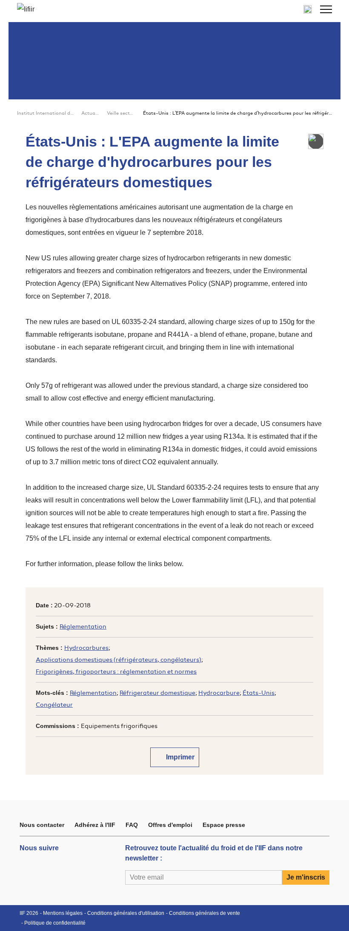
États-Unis (259, 693)
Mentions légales (63, 913)
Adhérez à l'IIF (94, 824)
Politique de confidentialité (55, 923)
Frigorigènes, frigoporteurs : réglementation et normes (116, 671)
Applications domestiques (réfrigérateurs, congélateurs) (118, 659)
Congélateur (54, 704)
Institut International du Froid (45, 113)
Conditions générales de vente (204, 913)
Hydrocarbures (86, 648)
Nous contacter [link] (42, 824)
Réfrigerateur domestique (157, 693)
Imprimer (179, 757)
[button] (326, 9)
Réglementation (83, 626)
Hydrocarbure (219, 693)
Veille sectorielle (121, 113)
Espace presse (224, 824)
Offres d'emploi (170, 824)
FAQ (132, 824)
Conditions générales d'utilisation (125, 913)
